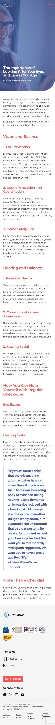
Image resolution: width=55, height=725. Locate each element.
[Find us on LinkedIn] (16, 694)
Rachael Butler (23, 80)
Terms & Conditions (7, 716)
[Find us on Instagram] (10, 694)
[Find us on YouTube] (22, 694)
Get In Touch (13, 679)
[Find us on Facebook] (4, 694)
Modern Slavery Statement (31, 716)
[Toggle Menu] (50, 5)
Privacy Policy (19, 716)
